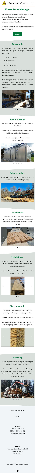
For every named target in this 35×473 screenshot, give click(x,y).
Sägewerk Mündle (17, 3)
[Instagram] (17, 471)
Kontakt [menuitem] (17, 416)
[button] (4, 99)
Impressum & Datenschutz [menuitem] (17, 410)
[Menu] (32, 3)
